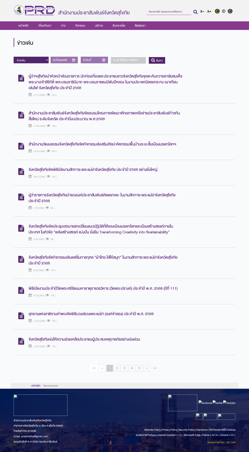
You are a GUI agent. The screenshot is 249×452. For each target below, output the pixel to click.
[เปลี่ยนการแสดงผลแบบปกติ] (224, 11)
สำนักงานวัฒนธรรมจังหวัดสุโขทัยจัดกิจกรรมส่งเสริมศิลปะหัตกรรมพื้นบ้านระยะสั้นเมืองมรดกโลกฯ (102, 144)
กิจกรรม (80, 25)
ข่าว (63, 25)
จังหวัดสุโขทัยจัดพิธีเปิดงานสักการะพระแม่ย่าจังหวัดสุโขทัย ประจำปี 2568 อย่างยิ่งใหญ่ (93, 169)
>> (155, 368)
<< (94, 368)
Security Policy (187, 430)
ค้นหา (159, 60)
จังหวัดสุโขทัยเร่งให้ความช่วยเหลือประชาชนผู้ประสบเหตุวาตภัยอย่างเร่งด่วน (84, 339)
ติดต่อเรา (140, 25)
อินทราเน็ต (119, 25)
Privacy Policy (169, 430)
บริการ (99, 25)
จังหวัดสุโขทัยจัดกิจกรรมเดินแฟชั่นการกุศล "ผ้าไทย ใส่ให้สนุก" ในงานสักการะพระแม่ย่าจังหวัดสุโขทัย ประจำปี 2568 (103, 260)
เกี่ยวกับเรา (44, 25)
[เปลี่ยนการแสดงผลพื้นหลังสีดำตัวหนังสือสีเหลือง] (218, 11)
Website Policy (152, 430)
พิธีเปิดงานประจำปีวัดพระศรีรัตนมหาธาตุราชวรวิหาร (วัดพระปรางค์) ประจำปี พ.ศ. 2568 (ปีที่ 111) (103, 288)
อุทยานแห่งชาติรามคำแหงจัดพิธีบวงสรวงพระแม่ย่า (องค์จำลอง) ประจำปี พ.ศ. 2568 (91, 313)
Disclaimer (202, 430)
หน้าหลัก (23, 25)
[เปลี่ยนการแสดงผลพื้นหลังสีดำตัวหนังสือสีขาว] (230, 11)
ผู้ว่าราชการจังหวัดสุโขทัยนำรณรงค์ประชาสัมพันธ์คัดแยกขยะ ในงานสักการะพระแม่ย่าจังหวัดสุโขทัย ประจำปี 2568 (102, 198)
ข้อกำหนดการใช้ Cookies (222, 430)
